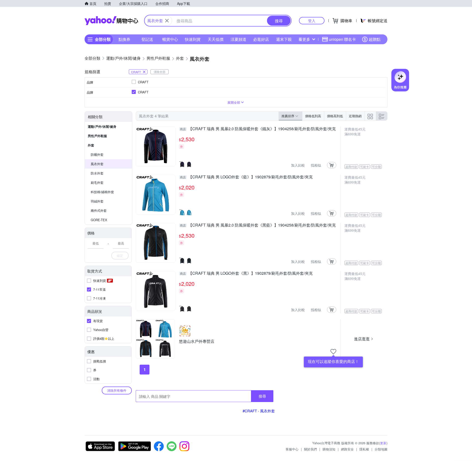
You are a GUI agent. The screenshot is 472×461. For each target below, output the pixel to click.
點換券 (124, 39)
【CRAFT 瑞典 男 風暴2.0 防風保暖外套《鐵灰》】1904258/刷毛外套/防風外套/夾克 (258, 129)
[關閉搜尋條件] (167, 21)
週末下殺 (284, 39)
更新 (383, 443)
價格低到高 (313, 116)
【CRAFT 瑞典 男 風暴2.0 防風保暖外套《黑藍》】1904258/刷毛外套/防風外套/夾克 (258, 225)
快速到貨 (193, 39)
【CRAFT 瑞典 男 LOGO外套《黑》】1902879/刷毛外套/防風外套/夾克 (246, 273)
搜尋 (262, 396)
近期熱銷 (355, 116)
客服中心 (292, 449)
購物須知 (329, 449)
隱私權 (364, 449)
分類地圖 (381, 449)
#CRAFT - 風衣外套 (259, 410)
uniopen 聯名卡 (342, 39)
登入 (311, 20)
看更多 (304, 39)
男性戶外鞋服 (97, 135)
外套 (91, 145)
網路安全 (347, 449)
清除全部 (159, 72)
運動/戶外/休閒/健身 (102, 126)
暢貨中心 (170, 39)
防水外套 (97, 173)
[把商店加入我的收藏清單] (333, 352)
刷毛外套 (97, 182)
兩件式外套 (99, 210)
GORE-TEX (99, 219)
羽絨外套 (97, 201)
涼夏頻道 (238, 39)
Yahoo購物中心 (111, 21)
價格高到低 (335, 116)
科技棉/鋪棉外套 (102, 191)
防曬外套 (97, 154)
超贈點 (375, 39)
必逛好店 (261, 39)
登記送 (147, 39)
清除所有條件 (116, 390)
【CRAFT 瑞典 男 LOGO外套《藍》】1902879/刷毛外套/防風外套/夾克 (246, 177)
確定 (120, 255)
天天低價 (215, 39)
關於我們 (310, 449)
